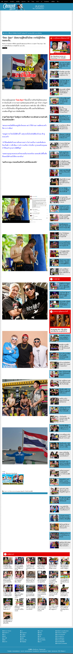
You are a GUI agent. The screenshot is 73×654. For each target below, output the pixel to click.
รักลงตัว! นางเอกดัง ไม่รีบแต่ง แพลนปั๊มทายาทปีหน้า (30, 607)
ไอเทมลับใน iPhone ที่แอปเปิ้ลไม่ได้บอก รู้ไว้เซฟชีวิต (7, 621)
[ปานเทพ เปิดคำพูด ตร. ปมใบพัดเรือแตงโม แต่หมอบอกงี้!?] (54, 145)
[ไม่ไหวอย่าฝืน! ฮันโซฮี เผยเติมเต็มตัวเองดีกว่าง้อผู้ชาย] (65, 560)
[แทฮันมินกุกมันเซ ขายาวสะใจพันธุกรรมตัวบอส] (54, 536)
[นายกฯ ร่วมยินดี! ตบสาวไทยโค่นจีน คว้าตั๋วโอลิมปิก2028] (42, 588)
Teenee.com (42, 649)
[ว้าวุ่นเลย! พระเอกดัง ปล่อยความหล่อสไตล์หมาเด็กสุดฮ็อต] (54, 518)
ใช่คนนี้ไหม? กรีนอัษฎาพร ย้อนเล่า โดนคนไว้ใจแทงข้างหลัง (64, 118)
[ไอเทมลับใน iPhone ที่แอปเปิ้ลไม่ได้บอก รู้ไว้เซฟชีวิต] (8, 615)
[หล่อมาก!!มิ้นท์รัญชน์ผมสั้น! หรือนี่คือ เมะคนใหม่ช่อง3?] (54, 455)
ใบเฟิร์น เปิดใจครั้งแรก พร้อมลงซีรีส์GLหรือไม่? (19, 580)
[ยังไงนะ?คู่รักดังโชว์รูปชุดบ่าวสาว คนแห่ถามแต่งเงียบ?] (54, 365)
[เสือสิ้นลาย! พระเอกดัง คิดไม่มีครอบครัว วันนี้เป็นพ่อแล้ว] (19, 601)
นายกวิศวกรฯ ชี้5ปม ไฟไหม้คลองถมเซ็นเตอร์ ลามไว (64, 126)
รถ (41, 1)
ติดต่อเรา (63, 651)
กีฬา (28, 1)
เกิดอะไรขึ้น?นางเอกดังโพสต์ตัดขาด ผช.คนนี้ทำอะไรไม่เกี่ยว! (64, 181)
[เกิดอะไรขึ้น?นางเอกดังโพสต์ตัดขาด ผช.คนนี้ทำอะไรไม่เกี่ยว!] (54, 181)
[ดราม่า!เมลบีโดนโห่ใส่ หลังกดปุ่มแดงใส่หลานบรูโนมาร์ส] (54, 244)
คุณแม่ (40, 634)
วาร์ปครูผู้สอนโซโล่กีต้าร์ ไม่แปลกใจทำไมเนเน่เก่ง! (64, 252)
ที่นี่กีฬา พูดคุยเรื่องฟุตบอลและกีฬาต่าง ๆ (22, 43)
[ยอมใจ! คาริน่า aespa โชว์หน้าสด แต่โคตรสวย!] (54, 401)
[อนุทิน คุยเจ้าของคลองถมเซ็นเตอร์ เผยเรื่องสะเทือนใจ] (54, 154)
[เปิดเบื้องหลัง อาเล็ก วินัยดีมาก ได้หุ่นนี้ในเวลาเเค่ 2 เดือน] (54, 446)
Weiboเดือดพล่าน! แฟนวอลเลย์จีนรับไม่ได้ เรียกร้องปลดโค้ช (64, 581)
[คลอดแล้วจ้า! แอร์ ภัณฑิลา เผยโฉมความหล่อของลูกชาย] (54, 482)
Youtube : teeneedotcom (13, 651)
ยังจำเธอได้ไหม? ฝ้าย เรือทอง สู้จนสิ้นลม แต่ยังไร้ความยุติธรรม (64, 271)
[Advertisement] (36, 20)
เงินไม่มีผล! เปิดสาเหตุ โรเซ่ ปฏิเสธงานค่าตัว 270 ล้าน (7, 566)
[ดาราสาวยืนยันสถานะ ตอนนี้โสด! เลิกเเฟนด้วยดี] (54, 190)
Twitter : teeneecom (52, 651)
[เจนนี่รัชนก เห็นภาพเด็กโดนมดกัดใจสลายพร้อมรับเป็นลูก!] (8, 574)
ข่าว (5, 634)
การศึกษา (53, 1)
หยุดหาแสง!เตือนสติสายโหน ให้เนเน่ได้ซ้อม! (64, 171)
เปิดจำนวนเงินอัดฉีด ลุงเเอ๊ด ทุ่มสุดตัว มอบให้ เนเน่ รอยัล (64, 216)
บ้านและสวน (42, 638)
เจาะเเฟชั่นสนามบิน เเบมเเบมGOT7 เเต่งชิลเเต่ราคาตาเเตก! (64, 436)
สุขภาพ (5, 641)
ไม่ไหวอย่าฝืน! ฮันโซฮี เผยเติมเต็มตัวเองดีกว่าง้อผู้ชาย (64, 566)
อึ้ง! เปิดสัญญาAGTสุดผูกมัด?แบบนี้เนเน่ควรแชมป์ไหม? (64, 109)
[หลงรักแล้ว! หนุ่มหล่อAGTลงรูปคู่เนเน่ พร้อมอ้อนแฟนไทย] (54, 464)
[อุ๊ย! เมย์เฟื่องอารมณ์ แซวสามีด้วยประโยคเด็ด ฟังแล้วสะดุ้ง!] (54, 383)
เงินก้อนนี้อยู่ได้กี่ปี (60, 641)
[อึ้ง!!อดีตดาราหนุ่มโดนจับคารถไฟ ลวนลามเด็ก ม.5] (65, 588)
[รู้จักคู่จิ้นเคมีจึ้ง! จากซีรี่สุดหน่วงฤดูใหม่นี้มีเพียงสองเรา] (54, 392)
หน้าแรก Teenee (7, 630)
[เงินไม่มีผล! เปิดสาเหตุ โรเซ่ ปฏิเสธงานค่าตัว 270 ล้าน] (8, 560)
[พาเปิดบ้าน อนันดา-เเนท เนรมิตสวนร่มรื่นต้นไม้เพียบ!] (54, 338)
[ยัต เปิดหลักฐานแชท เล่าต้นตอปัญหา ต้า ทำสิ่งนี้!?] (60, 47)
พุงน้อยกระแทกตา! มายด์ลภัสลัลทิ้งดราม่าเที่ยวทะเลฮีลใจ (64, 473)
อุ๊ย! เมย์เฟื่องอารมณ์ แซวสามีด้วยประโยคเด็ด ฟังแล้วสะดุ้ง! (64, 382)
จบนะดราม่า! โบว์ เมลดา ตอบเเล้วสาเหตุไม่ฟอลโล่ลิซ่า (64, 207)
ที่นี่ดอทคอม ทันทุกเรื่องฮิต (11, 473)
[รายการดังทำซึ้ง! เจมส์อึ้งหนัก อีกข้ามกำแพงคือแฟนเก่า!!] (54, 509)
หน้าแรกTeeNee (7, 43)
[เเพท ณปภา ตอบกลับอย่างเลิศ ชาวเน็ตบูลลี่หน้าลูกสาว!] (54, 491)
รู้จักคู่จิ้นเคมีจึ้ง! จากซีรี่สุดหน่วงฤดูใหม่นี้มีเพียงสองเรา (64, 391)
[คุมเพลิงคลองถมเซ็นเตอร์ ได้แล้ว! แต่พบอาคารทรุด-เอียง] (54, 226)
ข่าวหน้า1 (12, 1)
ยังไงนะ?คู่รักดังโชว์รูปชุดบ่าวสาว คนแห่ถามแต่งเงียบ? (64, 364)
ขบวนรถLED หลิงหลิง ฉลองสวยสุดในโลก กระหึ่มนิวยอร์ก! (42, 608)
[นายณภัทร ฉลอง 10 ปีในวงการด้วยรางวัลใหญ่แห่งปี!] (8, 588)
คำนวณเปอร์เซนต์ (61, 634)
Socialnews (46, 1)
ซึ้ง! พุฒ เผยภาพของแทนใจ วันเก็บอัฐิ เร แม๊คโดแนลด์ (64, 499)
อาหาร (37, 1)
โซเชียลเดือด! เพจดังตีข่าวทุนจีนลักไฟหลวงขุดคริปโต (42, 580)
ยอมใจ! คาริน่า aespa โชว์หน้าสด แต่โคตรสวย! (64, 400)
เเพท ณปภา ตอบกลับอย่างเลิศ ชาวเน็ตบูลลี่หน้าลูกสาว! (64, 490)
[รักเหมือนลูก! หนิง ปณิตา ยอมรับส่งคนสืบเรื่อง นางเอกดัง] (30, 560)
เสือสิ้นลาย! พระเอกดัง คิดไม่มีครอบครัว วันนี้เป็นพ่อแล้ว (19, 608)
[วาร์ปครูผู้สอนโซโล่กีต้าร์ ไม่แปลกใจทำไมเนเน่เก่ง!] (54, 253)
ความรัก (41, 630)
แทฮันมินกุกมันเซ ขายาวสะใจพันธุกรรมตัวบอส (64, 535)
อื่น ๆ (58, 1)
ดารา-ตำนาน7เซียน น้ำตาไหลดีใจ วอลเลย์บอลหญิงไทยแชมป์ (64, 356)
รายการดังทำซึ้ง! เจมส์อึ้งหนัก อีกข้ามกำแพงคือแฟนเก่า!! (64, 508)
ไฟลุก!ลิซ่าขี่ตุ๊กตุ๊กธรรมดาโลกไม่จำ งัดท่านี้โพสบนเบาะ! (64, 427)
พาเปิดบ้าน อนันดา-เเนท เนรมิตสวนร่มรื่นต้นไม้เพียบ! (64, 337)
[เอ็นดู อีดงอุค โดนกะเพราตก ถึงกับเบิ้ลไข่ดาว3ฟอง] (53, 560)
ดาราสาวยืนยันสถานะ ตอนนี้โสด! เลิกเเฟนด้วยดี (64, 189)
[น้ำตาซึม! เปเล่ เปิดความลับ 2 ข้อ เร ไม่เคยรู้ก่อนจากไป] (54, 74)
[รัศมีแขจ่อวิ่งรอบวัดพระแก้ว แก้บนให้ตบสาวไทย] (53, 588)
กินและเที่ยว (24, 639)
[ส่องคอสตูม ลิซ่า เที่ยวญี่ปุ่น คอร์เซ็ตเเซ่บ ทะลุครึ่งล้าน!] (60, 320)
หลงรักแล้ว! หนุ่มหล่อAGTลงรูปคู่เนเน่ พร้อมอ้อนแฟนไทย (64, 463)
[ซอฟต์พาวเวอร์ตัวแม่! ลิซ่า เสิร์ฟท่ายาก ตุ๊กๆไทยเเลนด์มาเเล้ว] (54, 347)
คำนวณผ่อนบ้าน (60, 636)
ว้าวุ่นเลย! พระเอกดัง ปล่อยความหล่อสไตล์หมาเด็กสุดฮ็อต (64, 517)
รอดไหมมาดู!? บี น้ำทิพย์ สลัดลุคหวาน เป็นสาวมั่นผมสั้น (64, 409)
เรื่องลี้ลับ (23, 636)
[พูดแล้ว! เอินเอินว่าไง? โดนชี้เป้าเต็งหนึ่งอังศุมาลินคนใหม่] (65, 601)
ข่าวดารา (6, 1)
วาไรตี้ (5, 638)
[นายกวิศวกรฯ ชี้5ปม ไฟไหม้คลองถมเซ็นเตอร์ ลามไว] (54, 127)
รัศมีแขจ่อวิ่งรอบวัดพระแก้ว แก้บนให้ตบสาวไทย (53, 594)
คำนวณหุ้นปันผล (60, 638)
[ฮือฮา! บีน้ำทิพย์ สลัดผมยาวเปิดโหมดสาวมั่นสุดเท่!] (54, 374)
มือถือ (22, 638)
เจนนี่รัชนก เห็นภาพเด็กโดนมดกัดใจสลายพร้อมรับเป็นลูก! (8, 581)
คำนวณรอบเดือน (60, 639)
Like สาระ (24, 1)
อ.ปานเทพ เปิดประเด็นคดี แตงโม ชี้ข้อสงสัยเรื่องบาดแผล (64, 199)
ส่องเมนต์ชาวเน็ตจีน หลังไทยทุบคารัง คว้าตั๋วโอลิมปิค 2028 (64, 92)
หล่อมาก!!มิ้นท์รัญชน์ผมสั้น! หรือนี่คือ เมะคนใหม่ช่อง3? (64, 454)
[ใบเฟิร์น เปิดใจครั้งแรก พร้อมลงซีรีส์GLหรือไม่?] (19, 574)
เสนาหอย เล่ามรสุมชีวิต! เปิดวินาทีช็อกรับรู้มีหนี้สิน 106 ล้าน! (64, 65)
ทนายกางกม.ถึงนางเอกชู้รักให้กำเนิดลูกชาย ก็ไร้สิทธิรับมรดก (53, 581)
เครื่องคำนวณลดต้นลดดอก (63, 630)
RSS (59, 651)
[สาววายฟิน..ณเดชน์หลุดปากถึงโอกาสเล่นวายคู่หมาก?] (53, 601)
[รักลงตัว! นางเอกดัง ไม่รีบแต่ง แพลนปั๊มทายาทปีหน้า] (30, 601)
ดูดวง (40, 641)
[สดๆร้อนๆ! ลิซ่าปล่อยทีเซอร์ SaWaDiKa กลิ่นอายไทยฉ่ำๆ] (54, 545)
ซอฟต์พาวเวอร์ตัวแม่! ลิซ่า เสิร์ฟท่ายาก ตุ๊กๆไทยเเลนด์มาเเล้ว (64, 347)
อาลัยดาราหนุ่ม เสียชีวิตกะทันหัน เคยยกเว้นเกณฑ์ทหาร (30, 580)
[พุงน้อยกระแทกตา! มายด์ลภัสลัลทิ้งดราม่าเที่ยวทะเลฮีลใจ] (54, 473)
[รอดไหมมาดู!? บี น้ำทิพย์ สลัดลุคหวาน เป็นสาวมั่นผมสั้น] (54, 410)
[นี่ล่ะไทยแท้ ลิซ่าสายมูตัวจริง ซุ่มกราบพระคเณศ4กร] (54, 527)
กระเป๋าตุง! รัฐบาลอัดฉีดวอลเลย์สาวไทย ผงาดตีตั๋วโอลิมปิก (64, 83)
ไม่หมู (33, 1)
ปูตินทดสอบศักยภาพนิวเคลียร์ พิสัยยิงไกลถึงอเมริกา (19, 595)
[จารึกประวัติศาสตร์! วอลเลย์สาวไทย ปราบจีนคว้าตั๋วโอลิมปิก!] (54, 101)
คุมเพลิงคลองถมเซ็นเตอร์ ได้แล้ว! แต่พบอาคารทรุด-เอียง (64, 225)
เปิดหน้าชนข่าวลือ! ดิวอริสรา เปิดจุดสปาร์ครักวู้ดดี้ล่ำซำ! (64, 261)
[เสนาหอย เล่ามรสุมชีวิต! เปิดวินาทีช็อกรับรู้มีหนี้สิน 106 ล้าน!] (54, 65)
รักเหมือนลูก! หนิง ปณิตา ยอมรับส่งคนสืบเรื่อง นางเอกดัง (30, 567)
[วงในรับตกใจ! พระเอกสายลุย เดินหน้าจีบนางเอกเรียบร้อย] (54, 419)
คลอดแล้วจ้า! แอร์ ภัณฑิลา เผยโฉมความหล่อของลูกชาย (64, 481)
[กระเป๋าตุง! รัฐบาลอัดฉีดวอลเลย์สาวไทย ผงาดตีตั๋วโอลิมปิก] (54, 83)
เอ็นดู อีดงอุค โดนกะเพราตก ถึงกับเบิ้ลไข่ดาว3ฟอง (53, 566)
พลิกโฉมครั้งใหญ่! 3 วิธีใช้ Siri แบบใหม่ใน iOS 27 (7, 607)
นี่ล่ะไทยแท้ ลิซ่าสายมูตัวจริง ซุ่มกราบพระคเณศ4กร (64, 526)
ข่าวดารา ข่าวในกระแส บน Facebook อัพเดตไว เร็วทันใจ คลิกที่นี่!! (18, 491)
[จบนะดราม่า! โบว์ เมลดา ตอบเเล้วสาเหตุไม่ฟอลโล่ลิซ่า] (54, 208)
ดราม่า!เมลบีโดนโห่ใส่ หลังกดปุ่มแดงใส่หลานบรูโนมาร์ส (64, 243)
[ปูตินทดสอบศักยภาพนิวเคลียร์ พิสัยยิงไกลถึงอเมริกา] (19, 588)
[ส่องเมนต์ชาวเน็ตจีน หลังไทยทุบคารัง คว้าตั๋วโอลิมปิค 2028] (54, 92)
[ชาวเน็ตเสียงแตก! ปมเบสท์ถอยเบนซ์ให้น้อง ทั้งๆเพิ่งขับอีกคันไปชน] (54, 163)
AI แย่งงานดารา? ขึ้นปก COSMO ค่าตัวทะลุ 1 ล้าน (42, 566)
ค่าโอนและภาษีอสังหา (62, 632)
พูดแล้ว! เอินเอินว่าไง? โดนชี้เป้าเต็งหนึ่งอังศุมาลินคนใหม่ (64, 608)
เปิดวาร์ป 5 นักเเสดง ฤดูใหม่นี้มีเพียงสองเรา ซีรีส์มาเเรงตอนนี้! (19, 567)
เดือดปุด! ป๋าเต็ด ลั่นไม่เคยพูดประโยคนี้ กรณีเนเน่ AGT (64, 135)
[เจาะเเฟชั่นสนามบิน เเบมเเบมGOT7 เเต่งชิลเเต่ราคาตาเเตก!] (54, 437)
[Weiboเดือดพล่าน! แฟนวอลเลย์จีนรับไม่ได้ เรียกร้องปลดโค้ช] (65, 574)
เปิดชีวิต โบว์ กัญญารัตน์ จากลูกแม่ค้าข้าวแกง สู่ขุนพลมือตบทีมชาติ (64, 286)
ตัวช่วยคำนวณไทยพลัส (62, 643)
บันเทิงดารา (6, 632)
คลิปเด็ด (17, 1)
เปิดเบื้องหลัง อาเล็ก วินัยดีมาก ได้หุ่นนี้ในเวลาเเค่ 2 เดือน (64, 445)
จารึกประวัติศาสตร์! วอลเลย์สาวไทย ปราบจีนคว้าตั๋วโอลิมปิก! (64, 101)
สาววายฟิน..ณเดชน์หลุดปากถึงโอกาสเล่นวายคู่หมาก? (53, 607)
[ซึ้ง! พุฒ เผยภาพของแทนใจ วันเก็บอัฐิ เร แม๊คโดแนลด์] (54, 500)
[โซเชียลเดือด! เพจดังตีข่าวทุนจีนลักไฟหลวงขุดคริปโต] (42, 574)
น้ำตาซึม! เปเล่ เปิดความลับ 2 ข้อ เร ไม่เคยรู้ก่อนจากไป (64, 73)
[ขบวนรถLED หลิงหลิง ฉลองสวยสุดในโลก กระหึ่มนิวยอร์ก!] (42, 601)
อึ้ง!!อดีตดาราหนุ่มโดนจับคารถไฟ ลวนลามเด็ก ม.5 (64, 594)
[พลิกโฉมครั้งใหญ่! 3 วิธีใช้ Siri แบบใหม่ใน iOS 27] (8, 601)
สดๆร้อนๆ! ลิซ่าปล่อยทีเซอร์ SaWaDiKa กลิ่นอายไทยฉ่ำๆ (64, 544)
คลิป (5, 636)
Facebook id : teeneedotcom (39, 651)
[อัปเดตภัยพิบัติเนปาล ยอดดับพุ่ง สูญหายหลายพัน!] (30, 588)
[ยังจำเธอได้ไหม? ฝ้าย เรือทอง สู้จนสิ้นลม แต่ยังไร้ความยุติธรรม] (54, 271)
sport (34, 43)
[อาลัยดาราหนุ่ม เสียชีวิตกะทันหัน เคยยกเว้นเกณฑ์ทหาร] (30, 574)
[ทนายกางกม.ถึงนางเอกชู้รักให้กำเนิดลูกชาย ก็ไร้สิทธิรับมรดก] (53, 574)
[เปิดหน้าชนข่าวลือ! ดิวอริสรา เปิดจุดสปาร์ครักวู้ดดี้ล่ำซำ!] (54, 262)
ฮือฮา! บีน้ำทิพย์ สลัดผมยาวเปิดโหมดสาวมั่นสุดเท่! (64, 373)
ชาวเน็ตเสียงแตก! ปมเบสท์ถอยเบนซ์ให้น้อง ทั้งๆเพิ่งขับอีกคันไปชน (64, 163)
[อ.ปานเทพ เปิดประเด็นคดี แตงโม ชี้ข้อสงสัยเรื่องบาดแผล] (54, 199)
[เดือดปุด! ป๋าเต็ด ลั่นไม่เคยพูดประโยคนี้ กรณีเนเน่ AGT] (54, 136)
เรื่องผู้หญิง (23, 641)
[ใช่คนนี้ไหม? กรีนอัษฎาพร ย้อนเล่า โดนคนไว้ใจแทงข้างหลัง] (54, 118)
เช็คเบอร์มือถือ (42, 639)
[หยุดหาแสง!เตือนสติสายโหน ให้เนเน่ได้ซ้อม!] (54, 172)
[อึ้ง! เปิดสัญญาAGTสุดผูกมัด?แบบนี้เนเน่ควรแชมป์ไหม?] (54, 109)
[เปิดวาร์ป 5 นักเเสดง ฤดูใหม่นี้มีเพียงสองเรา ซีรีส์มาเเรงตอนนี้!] (19, 560)
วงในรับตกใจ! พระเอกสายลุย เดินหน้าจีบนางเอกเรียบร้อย (64, 419)
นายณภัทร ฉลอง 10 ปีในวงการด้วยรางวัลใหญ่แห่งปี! (7, 594)
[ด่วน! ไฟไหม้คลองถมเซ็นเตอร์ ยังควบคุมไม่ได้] (54, 235)
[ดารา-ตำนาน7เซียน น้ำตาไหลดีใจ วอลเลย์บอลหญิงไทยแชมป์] (54, 356)
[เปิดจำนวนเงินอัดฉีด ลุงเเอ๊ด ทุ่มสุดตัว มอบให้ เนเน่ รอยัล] (54, 217)
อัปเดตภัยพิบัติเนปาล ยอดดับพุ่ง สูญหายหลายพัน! (30, 594)
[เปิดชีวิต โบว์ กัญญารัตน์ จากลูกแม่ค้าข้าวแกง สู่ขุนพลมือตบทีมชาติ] (54, 286)
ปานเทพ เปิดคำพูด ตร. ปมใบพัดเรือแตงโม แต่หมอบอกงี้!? (64, 145)
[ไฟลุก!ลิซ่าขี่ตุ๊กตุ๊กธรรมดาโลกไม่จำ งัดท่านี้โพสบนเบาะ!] (54, 428)
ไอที (40, 636)
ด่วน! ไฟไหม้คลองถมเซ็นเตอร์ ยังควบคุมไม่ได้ (64, 234)
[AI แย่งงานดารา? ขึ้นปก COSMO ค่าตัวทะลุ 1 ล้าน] (42, 560)
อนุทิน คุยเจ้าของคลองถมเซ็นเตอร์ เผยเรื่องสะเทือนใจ (64, 153)
